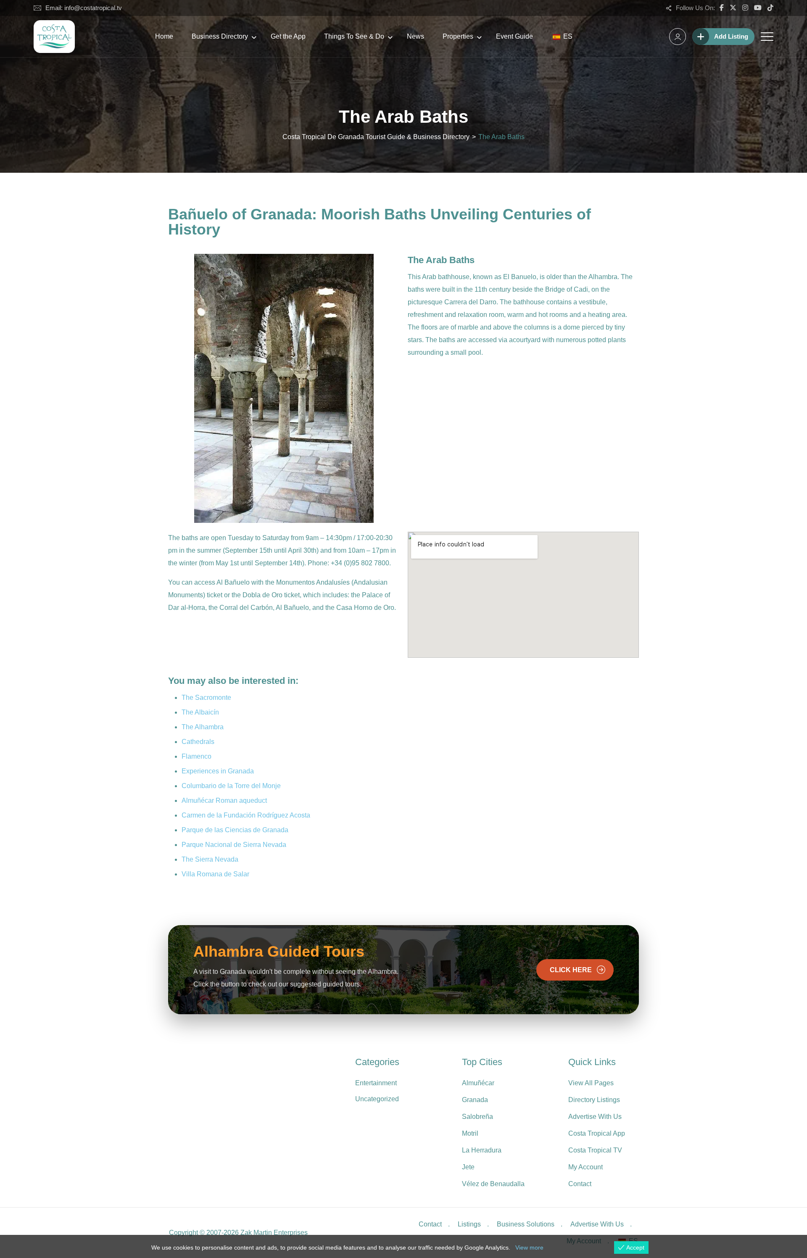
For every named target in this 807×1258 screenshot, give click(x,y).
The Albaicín (200, 712)
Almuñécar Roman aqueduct (224, 800)
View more (529, 1247)
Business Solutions (525, 1224)
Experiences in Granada (218, 771)
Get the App (288, 36)
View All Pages (591, 1083)
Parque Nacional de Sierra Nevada (234, 844)
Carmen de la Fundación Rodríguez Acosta (246, 815)
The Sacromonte (206, 697)
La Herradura (481, 1150)
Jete (468, 1167)
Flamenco (196, 756)
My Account (585, 1167)
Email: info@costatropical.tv (83, 7)
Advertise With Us (595, 1116)
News (415, 36)
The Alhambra (203, 727)
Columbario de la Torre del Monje (231, 785)
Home (164, 36)
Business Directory (220, 36)
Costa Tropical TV (595, 1150)
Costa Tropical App (596, 1133)
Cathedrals (198, 741)
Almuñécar (478, 1083)
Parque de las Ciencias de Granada (235, 829)
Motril (470, 1133)
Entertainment (376, 1083)
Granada (475, 1099)
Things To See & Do (354, 36)
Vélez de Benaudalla (493, 1183)
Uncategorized (377, 1098)
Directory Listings (594, 1099)
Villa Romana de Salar (215, 874)
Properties (458, 36)
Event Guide (514, 36)
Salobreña (477, 1116)
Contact (579, 1183)
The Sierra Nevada (210, 859)
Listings (469, 1224)
